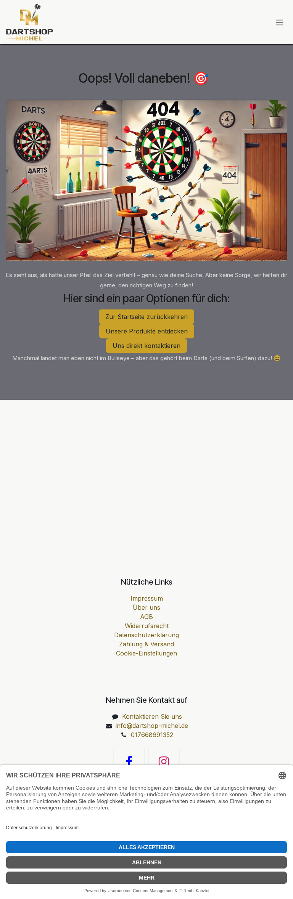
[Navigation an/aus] (279, 22)
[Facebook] (129, 762)
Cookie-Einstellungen (146, 653)
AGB (146, 616)
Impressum (146, 598)
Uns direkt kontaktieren (146, 345)
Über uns (146, 607)
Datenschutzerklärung (146, 635)
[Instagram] (164, 762)
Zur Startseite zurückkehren (146, 316)
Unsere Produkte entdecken (147, 331)
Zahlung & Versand (146, 644)
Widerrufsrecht (147, 626)
